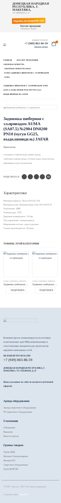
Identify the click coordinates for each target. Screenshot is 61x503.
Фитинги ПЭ (9, 460)
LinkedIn (36, 176)
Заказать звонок (41, 47)
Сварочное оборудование (15, 464)
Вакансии (8, 432)
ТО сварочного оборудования (17, 412)
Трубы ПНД (9, 452)
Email (48, 176)
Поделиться (11, 176)
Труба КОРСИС (11, 469)
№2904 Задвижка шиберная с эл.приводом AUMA (26, 281)
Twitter (30, 176)
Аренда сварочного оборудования (19, 407)
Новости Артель (11, 436)
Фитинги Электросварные (15, 456)
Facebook (24, 176)
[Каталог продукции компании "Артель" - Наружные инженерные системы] (10, 44)
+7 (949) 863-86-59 (17, 360)
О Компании (9, 427)
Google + (42, 176)
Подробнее (18, 290)
